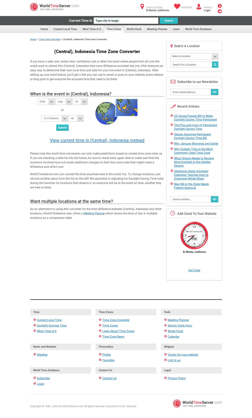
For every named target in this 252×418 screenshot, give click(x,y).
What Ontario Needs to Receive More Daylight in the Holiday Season (194, 162)
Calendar (173, 336)
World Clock (134, 29)
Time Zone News (113, 336)
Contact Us (109, 378)
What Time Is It (91, 29)
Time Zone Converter (50, 39)
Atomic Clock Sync (180, 325)
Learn (176, 29)
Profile (106, 354)
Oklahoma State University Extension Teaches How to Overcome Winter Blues (191, 174)
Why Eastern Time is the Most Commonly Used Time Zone (193, 151)
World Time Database (198, 29)
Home (44, 29)
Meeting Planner (157, 29)
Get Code (194, 270)
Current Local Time (65, 29)
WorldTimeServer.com (54, 7)
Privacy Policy (177, 378)
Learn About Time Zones (118, 331)
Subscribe (43, 378)
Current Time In (80, 20)
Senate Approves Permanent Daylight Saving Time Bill (192, 136)
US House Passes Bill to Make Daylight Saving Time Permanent (195, 117)
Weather (42, 354)
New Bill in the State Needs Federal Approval (191, 186)
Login (207, 10)
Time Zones (114, 29)
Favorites (186, 7)
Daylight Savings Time (51, 325)
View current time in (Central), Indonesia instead (97, 140)
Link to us (174, 360)
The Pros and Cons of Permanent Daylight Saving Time (195, 127)
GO (214, 92)
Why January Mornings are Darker (196, 143)
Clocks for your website (183, 354)
